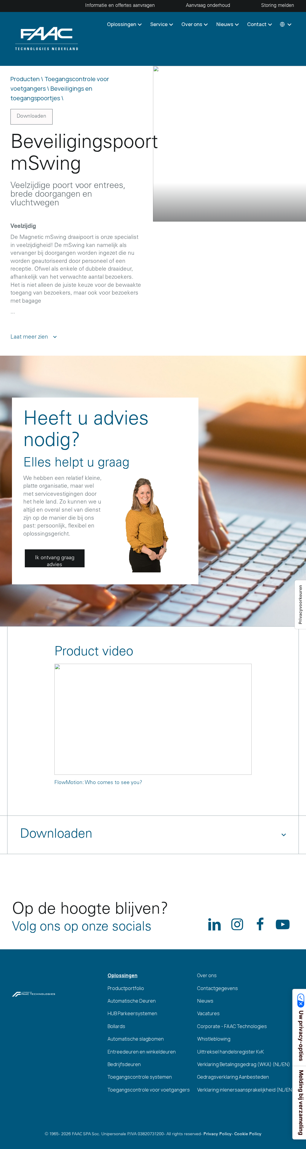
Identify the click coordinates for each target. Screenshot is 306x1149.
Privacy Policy (218, 1134)
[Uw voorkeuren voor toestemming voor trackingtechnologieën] (300, 604)
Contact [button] (257, 24)
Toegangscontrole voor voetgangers (149, 1089)
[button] (285, 24)
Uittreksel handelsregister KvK (230, 1051)
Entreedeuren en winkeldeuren (142, 1051)
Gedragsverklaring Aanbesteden (233, 1077)
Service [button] (159, 24)
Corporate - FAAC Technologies (232, 1026)
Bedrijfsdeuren (124, 1064)
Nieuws (205, 1001)
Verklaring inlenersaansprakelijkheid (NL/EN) (245, 1089)
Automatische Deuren (132, 1001)
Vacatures (208, 1013)
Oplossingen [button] (122, 24)
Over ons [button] (192, 24)
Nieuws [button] (225, 24)
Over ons (207, 975)
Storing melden (277, 5)
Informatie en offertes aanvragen (120, 5)
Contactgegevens (217, 988)
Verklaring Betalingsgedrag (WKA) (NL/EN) (243, 1064)
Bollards (116, 1026)
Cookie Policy (247, 1134)
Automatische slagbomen (136, 1039)
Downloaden (31, 116)
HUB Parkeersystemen (132, 1013)
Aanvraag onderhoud (208, 5)
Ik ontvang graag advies (54, 561)
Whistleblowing (213, 1039)
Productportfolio (126, 988)
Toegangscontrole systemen (140, 1077)
